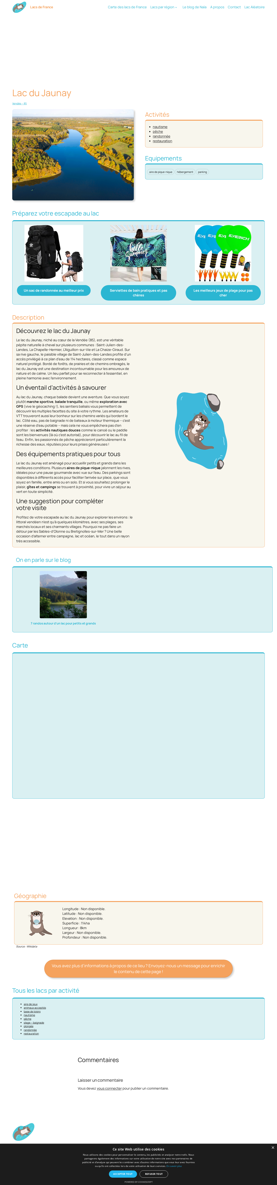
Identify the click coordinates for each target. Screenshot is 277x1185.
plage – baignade (34, 1022)
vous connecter (109, 1088)
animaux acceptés (35, 1007)
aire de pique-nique (160, 172)
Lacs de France (41, 7)
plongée (28, 1026)
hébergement (185, 172)
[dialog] (138, 1164)
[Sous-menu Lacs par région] (176, 7)
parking (202, 172)
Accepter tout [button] (122, 1174)
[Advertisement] (138, 44)
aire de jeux (30, 1004)
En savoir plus (174, 1166)
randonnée (161, 136)
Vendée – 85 (19, 103)
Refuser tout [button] (154, 1174)
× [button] (272, 1147)
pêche (158, 131)
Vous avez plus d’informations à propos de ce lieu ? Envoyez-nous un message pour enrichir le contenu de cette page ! (138, 968)
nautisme (160, 126)
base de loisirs (32, 1011)
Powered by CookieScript (139, 1181)
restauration (162, 141)
